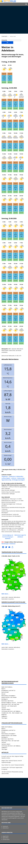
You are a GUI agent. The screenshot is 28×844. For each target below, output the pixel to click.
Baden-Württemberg (7, 687)
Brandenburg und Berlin (8, 690)
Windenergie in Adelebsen (8, 543)
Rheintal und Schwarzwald (9, 706)
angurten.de (5, 836)
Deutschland (5, 692)
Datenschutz (6, 828)
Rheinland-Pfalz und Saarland (10, 704)
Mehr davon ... (5, 594)
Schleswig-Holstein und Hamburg (11, 711)
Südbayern (4, 716)
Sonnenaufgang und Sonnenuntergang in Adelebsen (7, 536)
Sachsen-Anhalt (6, 709)
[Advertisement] (14, 20)
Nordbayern (5, 699)
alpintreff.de (5, 837)
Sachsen (4, 707)
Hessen (3, 694)
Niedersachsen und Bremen (9, 697)
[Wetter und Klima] (14, 1)
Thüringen (4, 718)
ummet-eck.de (6, 839)
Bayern (3, 688)
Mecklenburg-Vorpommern (8, 695)
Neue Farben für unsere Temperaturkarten (13, 765)
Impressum (5, 826)
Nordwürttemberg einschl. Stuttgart (12, 702)
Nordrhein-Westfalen (7, 700)
